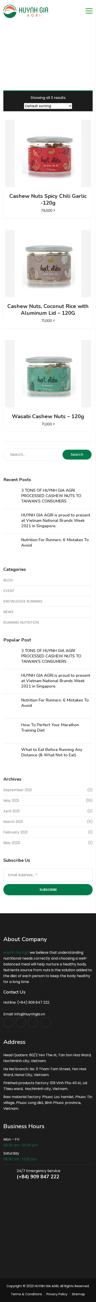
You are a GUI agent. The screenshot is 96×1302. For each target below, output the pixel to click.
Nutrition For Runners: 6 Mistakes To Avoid (55, 542)
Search (77, 454)
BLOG (8, 580)
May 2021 (11, 800)
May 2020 (11, 842)
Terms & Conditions (26, 1294)
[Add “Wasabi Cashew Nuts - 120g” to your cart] (48, 373)
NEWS (8, 611)
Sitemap (78, 1294)
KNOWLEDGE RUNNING (22, 601)
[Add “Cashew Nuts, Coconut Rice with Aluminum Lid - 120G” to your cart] (48, 263)
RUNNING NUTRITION (21, 622)
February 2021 (15, 832)
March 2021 (13, 821)
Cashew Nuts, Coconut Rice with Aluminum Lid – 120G (48, 309)
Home (38, 56)
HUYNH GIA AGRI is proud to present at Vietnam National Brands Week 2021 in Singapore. (55, 520)
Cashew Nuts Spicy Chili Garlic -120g (48, 199)
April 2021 (11, 811)
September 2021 (17, 790)
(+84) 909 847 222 (38, 1177)
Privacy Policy (56, 1294)
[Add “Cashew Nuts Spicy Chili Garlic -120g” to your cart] (48, 153)
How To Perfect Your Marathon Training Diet (50, 727)
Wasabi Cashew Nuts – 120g (48, 416)
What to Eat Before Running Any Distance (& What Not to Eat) (51, 752)
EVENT (9, 590)
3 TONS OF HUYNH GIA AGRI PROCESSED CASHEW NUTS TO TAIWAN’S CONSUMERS (51, 496)
